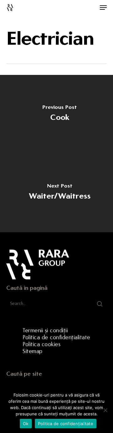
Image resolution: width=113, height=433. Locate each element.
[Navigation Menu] (103, 7)
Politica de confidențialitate (56, 337)
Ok (26, 423)
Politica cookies (42, 344)
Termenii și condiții (45, 330)
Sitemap (33, 351)
